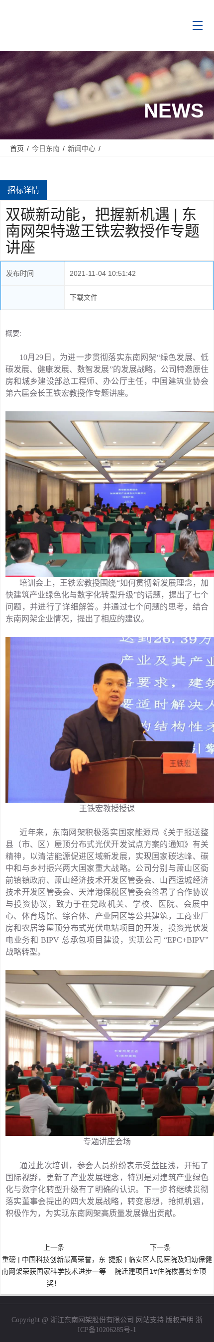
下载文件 (84, 297)
